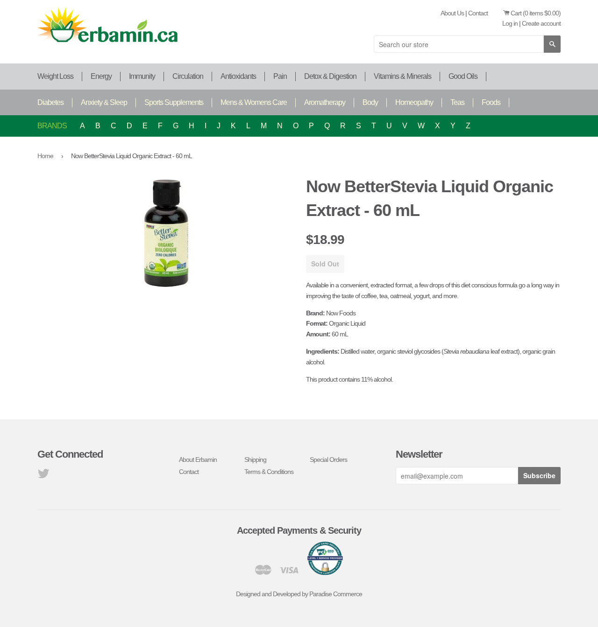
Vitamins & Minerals (402, 76)
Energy (101, 76)
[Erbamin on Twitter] (43, 476)
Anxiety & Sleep (104, 102)
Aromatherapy (324, 102)
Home (45, 156)
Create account (541, 23)
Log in (510, 23)
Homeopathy (414, 102)
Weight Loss (55, 76)
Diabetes (50, 102)
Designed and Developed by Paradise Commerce (299, 594)
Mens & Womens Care (254, 102)
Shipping (255, 459)
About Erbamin (198, 459)
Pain (280, 76)
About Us (452, 13)
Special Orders (328, 459)
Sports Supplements (173, 102)
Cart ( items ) (536, 13)
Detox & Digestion (330, 76)
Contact (478, 13)
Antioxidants (238, 76)
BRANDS (52, 126)
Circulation (187, 76)
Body (370, 102)
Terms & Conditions (268, 471)
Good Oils (462, 76)
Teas (457, 102)
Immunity (142, 76)
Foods (491, 102)
